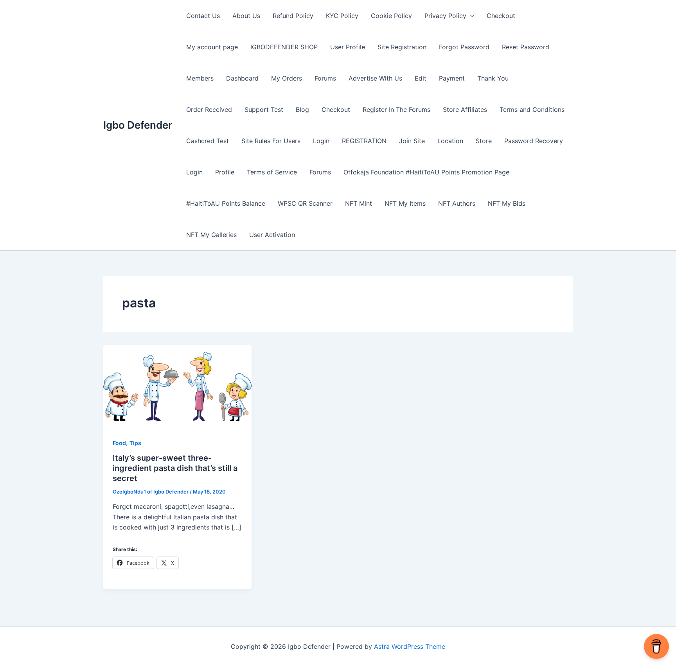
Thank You (493, 78)
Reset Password (525, 47)
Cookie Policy (391, 16)
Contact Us (203, 16)
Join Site (412, 141)
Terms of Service (272, 172)
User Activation (272, 235)
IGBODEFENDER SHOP (284, 47)
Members (200, 78)
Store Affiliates (465, 109)
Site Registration (402, 47)
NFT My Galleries (211, 235)
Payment (452, 78)
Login (321, 141)
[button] (470, 15)
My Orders (286, 78)
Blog (302, 109)
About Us (246, 16)
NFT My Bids (506, 203)
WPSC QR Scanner (305, 203)
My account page (212, 47)
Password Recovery (533, 141)
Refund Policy (293, 16)
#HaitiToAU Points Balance (225, 203)
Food (119, 443)
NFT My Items (405, 203)
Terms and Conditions (532, 109)
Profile (224, 172)
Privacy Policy (445, 16)
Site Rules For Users (270, 141)
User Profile (347, 47)
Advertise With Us (375, 78)
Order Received (209, 109)
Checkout (501, 16)
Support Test (264, 109)
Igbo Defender (137, 125)
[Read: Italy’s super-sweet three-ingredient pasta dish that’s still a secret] (177, 386)
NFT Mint (358, 203)
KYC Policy (342, 16)
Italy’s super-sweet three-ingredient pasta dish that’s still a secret (175, 468)
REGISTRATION (364, 141)
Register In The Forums (396, 109)
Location (450, 141)
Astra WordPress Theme (409, 646)
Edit (420, 78)
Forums (325, 78)
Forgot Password (464, 47)
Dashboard (242, 78)
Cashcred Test (207, 141)
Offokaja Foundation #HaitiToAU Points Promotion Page (426, 172)
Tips (135, 443)
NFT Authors (456, 203)
